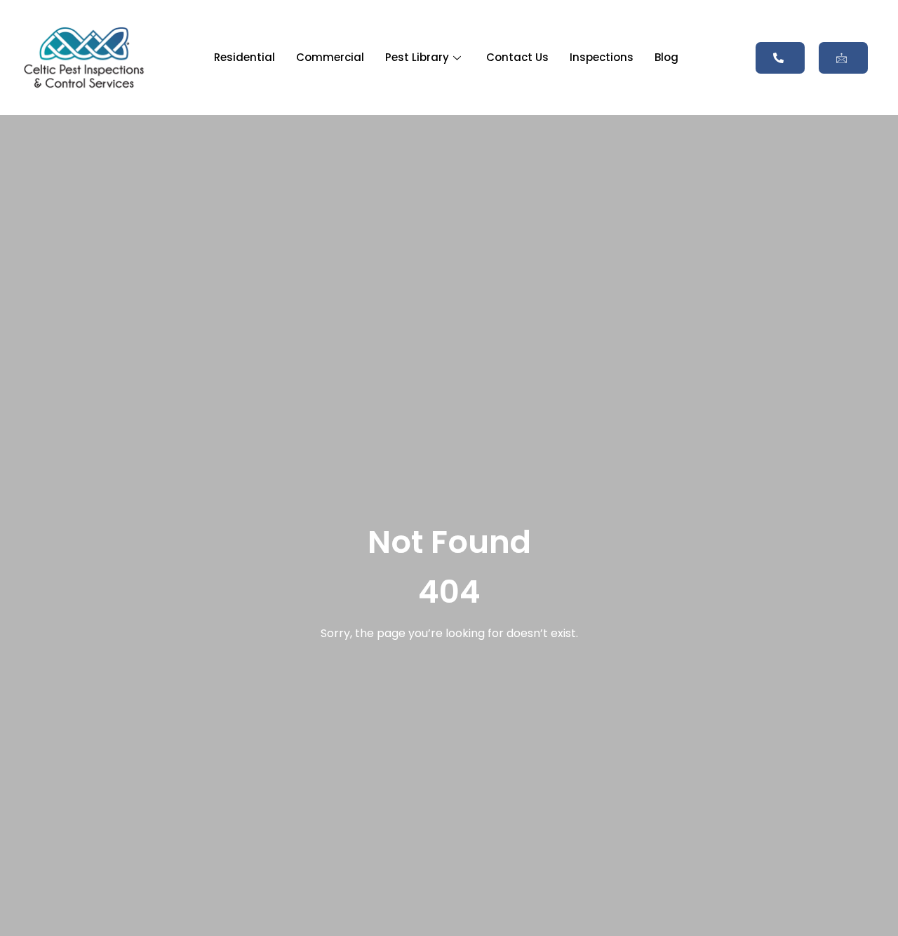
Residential (244, 57)
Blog (666, 57)
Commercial (330, 57)
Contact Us (517, 57)
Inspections (602, 57)
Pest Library (417, 57)
